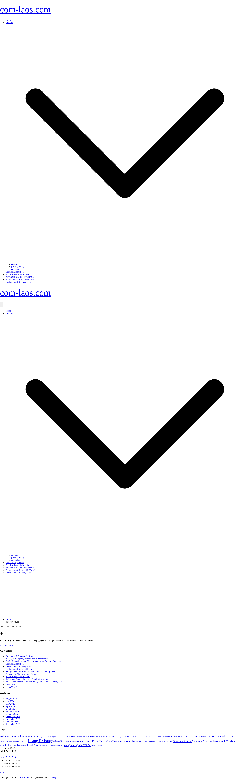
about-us (9, 22)
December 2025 (13, 716)
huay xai (120, 737)
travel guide (22, 745)
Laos (154, 737)
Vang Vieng (71, 745)
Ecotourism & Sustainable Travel (20, 279)
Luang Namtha (21, 741)
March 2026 (11, 709)
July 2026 (10, 701)
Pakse (115, 741)
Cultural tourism (76, 737)
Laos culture (176, 737)
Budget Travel (43, 737)
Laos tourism (199, 736)
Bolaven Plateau (30, 736)
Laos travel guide (231, 737)
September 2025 (13, 724)
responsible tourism (126, 741)
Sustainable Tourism (224, 741)
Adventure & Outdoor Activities (20, 277)
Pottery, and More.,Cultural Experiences (23, 674)
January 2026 (12, 714)
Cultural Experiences (15, 272)
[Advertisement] (122, 596)
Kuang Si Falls (130, 737)
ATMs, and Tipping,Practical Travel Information (27, 659)
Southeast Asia (182, 741)
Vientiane (84, 745)
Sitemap (52, 777)
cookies (14, 264)
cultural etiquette (63, 737)
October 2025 (12, 721)
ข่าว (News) (11, 687)
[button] (125, 261)
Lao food (149, 737)
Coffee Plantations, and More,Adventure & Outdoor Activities (33, 661)
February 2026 (12, 711)
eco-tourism (89, 736)
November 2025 (13, 719)
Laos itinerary (187, 737)
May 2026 (10, 704)
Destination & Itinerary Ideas (18, 282)
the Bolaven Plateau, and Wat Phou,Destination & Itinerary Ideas (34, 681)
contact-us (15, 269)
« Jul (2, 772)
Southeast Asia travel (203, 741)
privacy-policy (17, 266)
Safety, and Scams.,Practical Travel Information (27, 679)
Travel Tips (32, 745)
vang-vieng (59, 745)
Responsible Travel (144, 741)
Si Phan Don (168, 741)
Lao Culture (141, 737)
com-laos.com (25, 9)
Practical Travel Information (18, 274)
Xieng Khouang (96, 745)
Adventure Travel (10, 736)
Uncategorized (12, 684)
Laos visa (12, 741)
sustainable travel (9, 745)
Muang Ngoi (70, 741)
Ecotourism (101, 736)
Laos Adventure (164, 737)
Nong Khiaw (92, 741)
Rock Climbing (158, 741)
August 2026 (11, 699)
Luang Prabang (40, 740)
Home (8, 20)
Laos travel (215, 736)
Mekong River (58, 741)
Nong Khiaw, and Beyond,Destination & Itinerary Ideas (30, 671)
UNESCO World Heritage (46, 745)
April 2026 (10, 706)
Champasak (52, 737)
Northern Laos (105, 741)
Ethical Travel (112, 737)
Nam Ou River (80, 741)
